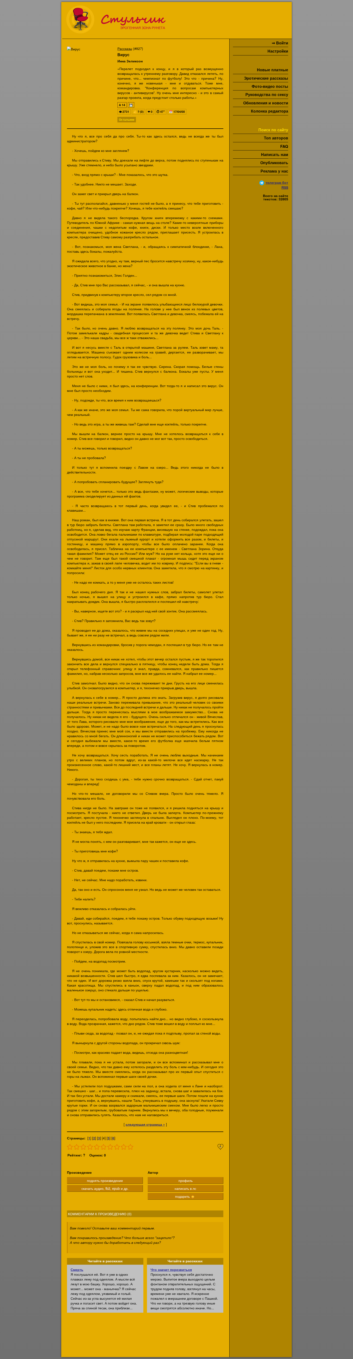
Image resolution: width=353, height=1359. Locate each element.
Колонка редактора (269, 111)
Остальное (126, 119)
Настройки (278, 51)
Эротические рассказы (266, 78)
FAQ (284, 146)
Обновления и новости (265, 103)
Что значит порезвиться (171, 1269)
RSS (284, 187)
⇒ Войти (280, 43)
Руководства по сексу (266, 94)
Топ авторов (276, 138)
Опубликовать (274, 162)
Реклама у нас (274, 171)
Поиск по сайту (273, 129)
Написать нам (274, 154)
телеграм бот (277, 182)
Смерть (77, 1269)
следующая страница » (145, 1124)
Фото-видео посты (270, 86)
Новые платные (272, 69)
